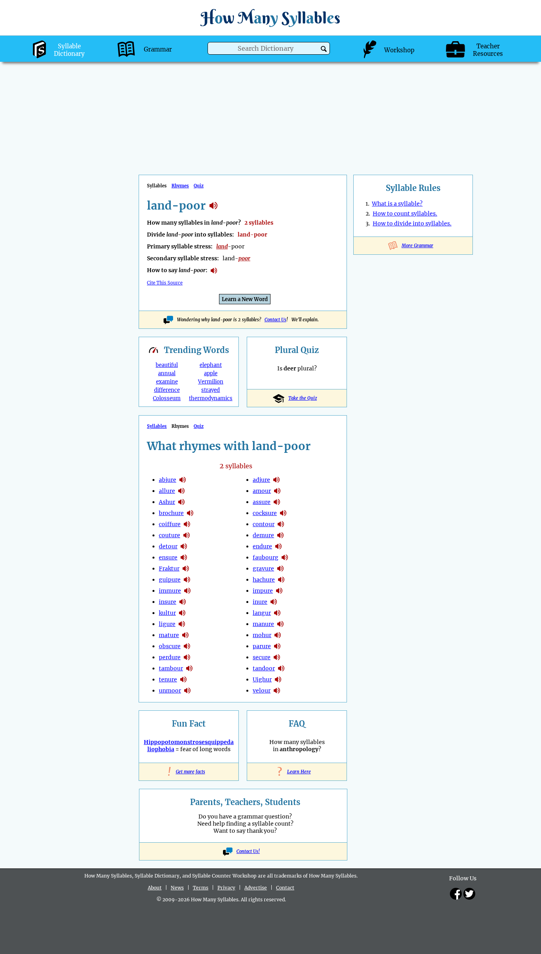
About (155, 888)
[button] (324, 49)
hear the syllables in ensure (184, 557)
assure (261, 502)
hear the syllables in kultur (182, 612)
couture (169, 535)
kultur (167, 612)
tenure (168, 679)
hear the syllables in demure (280, 535)
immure (170, 590)
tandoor (264, 668)
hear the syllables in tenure (183, 679)
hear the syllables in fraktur (186, 568)
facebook (456, 894)
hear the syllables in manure (280, 624)
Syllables (157, 426)
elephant (211, 365)
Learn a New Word (245, 299)
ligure (167, 624)
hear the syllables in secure (277, 657)
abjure (167, 479)
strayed (210, 390)
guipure (170, 579)
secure (261, 657)
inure (260, 601)
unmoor (170, 690)
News (177, 888)
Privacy (226, 888)
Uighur (262, 679)
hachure (264, 579)
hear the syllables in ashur (181, 502)
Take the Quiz (302, 398)
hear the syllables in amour (277, 490)
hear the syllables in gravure (280, 568)
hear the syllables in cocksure (283, 513)
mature (169, 635)
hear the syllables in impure (279, 590)
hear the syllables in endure (278, 546)
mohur (262, 635)
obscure (170, 646)
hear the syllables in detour (184, 546)
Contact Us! (248, 851)
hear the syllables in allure (181, 490)
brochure (171, 513)
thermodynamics (210, 398)
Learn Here (297, 772)
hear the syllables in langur (277, 612)
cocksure (265, 513)
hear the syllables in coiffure (187, 524)
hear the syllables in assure (277, 502)
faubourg (265, 557)
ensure (168, 557)
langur (262, 612)
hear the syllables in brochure (190, 513)
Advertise (255, 888)
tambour (171, 668)
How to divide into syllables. (412, 223)
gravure (263, 568)
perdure (170, 657)
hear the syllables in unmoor (187, 690)
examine (167, 381)
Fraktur (169, 568)
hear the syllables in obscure (187, 646)
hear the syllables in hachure (281, 579)
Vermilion (210, 381)
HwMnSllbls (270, 17)
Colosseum (167, 398)
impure (263, 590)
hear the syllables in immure (187, 590)
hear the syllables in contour (281, 524)
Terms (200, 888)
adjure (261, 479)
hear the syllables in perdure (187, 657)
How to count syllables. (405, 213)
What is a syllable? (397, 203)
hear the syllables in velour (277, 690)
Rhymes (180, 186)
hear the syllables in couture (186, 535)
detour (168, 546)
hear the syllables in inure (273, 601)
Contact (285, 888)
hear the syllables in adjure (276, 479)
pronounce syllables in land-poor (214, 270)
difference (167, 390)
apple (210, 373)
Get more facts (189, 772)
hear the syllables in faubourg (285, 557)
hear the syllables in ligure (182, 624)
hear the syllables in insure (182, 601)
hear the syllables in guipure (187, 579)
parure (262, 646)
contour (263, 524)
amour (262, 490)
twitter (469, 894)
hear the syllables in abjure (182, 479)
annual (166, 373)
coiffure (170, 524)
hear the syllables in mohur (277, 635)
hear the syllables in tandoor (281, 668)
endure (262, 546)
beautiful (167, 365)
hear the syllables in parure (277, 646)
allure (167, 490)
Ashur (167, 502)
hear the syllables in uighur (278, 679)
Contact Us (275, 319)
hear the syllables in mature (185, 635)
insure (167, 601)
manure (263, 624)
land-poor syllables (213, 205)
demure (263, 535)
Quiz (199, 186)
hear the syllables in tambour (189, 668)
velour (261, 690)
